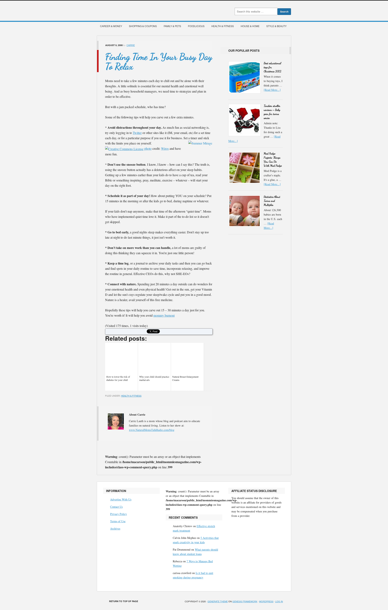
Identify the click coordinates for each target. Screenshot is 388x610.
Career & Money (111, 26)
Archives (115, 528)
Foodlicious (196, 26)
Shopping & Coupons (143, 26)
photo (148, 148)
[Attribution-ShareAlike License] (124, 148)
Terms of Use (117, 521)
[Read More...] (272, 90)
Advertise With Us (120, 499)
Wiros (165, 148)
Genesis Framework (244, 601)
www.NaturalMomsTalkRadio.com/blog (151, 430)
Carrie (131, 45)
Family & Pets (172, 26)
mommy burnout (164, 315)
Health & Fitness (222, 26)
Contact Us (116, 507)
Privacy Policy (118, 514)
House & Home (250, 26)
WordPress (266, 601)
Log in (279, 601)
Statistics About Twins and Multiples (272, 200)
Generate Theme (218, 601)
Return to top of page (123, 601)
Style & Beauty (276, 26)
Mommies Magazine (142, 11)
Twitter (137, 133)
